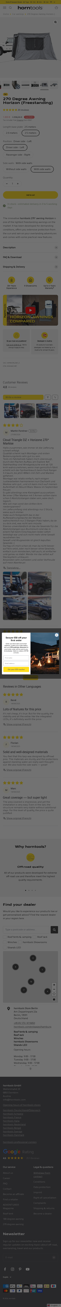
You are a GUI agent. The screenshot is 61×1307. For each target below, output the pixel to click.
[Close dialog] (56, 635)
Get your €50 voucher (16, 669)
